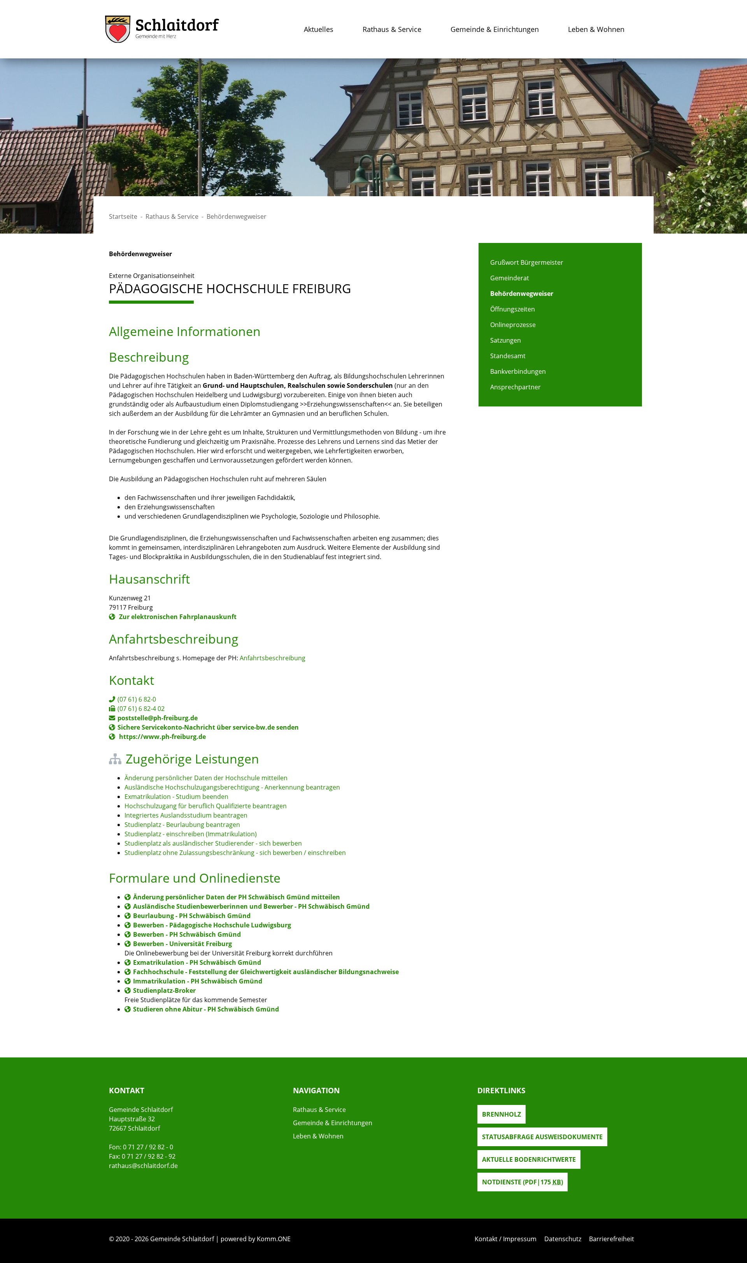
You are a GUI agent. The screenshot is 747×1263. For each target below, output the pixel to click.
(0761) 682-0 (136, 699)
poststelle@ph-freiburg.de (157, 718)
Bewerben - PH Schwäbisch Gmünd (187, 934)
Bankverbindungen (518, 371)
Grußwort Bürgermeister (526, 262)
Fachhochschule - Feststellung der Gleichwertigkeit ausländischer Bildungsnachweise (266, 971)
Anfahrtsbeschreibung (272, 658)
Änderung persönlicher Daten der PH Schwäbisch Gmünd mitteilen (236, 897)
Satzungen (505, 340)
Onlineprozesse (513, 324)
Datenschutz (562, 1239)
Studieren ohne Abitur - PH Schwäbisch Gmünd (206, 1009)
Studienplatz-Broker (164, 990)
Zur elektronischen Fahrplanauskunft (177, 616)
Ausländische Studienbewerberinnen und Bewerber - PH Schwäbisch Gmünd (251, 906)
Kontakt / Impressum (506, 1239)
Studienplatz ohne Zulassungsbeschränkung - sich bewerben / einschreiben (235, 852)
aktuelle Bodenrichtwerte (529, 1159)
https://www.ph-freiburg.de (161, 736)
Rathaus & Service (392, 29)
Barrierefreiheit (611, 1239)
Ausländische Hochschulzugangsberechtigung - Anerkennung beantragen (232, 787)
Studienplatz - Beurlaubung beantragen (182, 824)
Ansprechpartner (515, 387)
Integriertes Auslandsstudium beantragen (185, 815)
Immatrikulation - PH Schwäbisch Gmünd (197, 981)
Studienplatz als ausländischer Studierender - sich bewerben (213, 843)
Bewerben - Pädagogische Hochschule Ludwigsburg (212, 925)
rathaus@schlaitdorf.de (143, 1165)
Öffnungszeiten (512, 309)
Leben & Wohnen (596, 29)
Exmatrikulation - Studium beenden (176, 796)
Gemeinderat (509, 278)
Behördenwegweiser (521, 293)
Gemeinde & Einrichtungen (495, 29)
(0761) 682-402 (141, 708)
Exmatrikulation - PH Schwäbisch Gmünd (197, 962)
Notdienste (522, 1182)
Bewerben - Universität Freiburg (182, 943)
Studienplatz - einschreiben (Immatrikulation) (190, 834)
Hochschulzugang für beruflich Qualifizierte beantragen (205, 806)
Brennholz (501, 1114)
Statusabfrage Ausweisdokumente (542, 1137)
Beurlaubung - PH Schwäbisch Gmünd (192, 915)
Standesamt (508, 356)
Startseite (123, 216)
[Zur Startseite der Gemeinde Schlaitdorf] (162, 29)
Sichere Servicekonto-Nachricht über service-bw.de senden (208, 727)
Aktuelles (318, 29)
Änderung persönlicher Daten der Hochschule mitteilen (206, 778)
